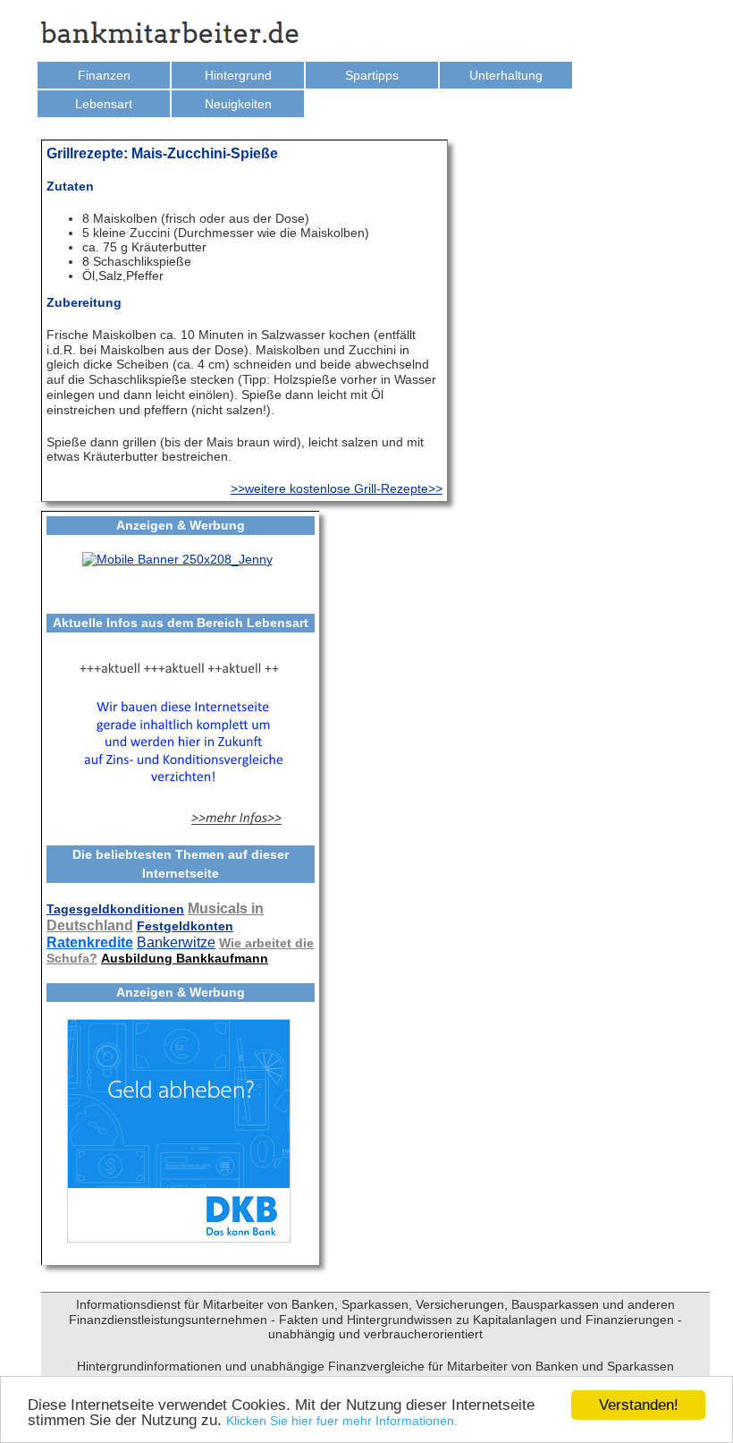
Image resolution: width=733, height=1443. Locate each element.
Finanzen (104, 75)
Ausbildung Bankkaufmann (184, 958)
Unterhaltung (506, 75)
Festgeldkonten (185, 926)
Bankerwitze (176, 942)
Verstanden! (638, 1404)
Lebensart (103, 104)
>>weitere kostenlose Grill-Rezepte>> (336, 488)
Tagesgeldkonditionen (115, 909)
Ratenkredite (89, 942)
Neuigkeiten (238, 104)
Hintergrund (238, 75)
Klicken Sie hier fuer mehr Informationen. (342, 1420)
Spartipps (372, 75)
